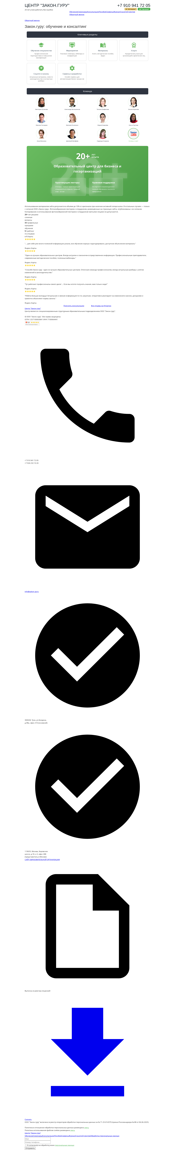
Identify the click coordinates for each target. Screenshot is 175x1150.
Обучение (73, 12)
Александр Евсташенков (72, 109)
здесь (86, 1127)
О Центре (131, 12)
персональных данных (64, 1145)
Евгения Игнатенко (72, 125)
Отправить (30, 1148)
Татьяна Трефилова (103, 109)
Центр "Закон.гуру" (47, 5)
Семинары (82, 12)
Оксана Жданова (133, 109)
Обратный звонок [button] (76, 14)
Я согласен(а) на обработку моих (50, 1145)
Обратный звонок (32, 20)
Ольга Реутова (133, 125)
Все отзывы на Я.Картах (101, 306)
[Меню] (26, 17)
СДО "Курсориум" (144, 9)
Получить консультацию (73, 306)
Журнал (117, 12)
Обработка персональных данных (104, 1136)
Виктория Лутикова (41, 109)
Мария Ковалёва (103, 125)
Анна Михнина (41, 141)
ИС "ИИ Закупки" (131, 9)
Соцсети (123, 12)
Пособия (102, 12)
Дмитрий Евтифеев (72, 141)
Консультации (93, 12)
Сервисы (110, 12)
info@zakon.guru (32, 591)
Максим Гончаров (41, 125)
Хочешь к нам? (133, 141)
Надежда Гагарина (103, 141)
